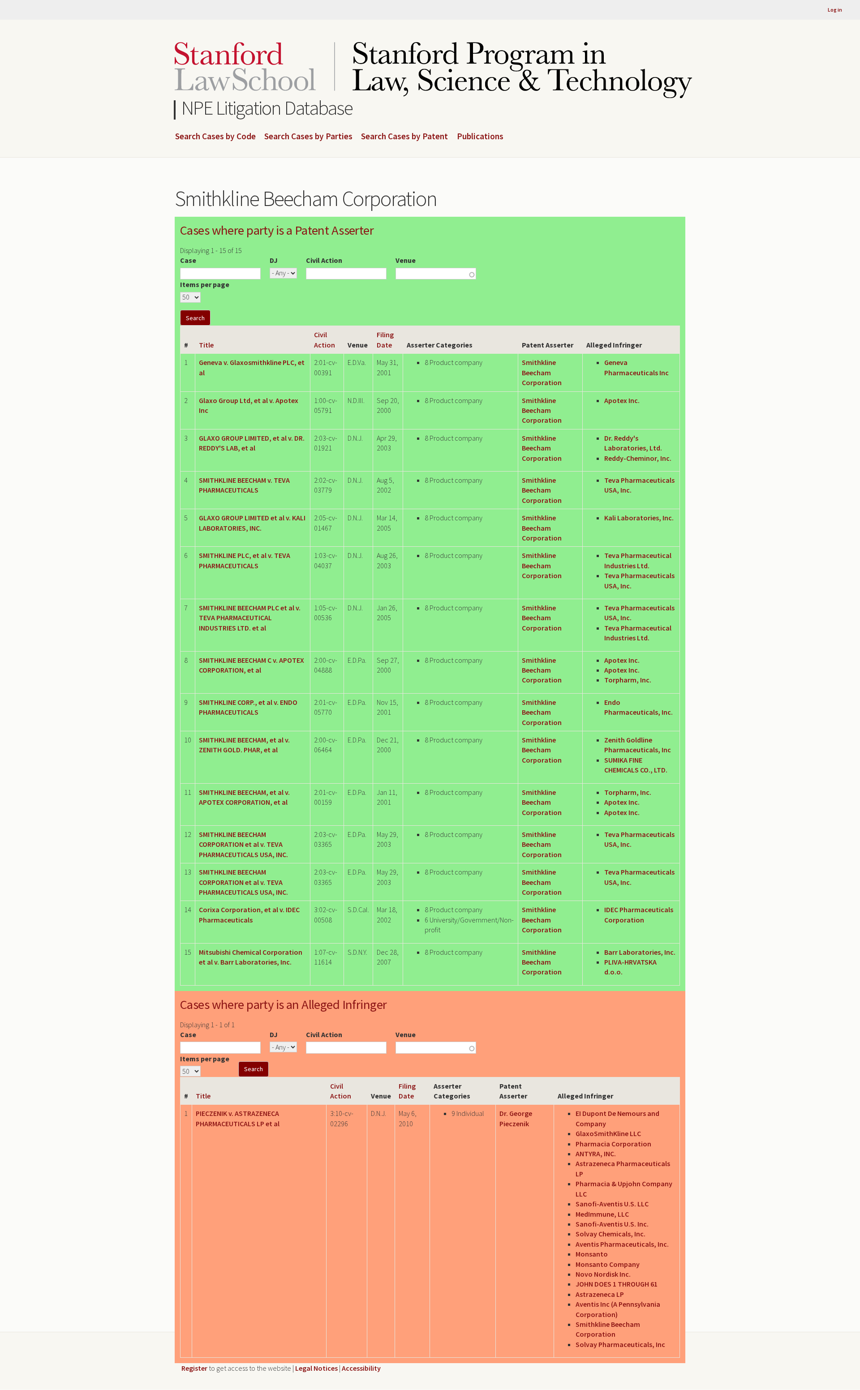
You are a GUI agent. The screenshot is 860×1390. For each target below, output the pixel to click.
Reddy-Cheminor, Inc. (637, 458)
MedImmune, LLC (602, 1214)
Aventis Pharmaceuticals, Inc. (622, 1244)
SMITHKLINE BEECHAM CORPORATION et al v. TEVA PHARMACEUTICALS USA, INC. (243, 844)
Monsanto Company (608, 1264)
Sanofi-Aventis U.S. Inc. (612, 1223)
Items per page (204, 284)
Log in (835, 9)
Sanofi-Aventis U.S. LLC (612, 1203)
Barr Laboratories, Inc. (639, 952)
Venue (406, 260)
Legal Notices (316, 1368)
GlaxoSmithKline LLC (608, 1133)
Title (206, 344)
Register (194, 1368)
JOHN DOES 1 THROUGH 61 (617, 1283)
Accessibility (361, 1368)
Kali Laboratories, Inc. (639, 517)
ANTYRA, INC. (596, 1153)
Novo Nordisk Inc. (603, 1274)
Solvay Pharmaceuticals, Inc (620, 1344)
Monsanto (592, 1253)
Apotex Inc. (622, 400)
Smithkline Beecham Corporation (542, 372)
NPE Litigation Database (267, 107)
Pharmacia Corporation (613, 1143)
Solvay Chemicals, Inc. (610, 1233)
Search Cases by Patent (404, 137)
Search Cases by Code (215, 137)
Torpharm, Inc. (627, 679)
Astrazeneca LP (600, 1294)
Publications (480, 137)
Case (188, 260)
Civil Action (324, 260)
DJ (274, 260)
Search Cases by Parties (308, 137)
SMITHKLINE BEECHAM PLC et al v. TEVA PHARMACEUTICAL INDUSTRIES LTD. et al (250, 617)
